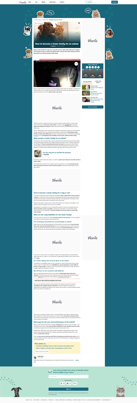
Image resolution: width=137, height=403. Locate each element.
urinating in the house (63, 276)
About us (29, 400)
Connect (114, 2)
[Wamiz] (22, 2)
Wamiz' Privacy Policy (74, 392)
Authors (36, 400)
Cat (70, 383)
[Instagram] (93, 67)
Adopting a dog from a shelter (55, 19)
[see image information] (79, 23)
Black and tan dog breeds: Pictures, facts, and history (97, 100)
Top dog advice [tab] (87, 82)
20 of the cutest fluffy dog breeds (97, 88)
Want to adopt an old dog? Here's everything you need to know (54, 348)
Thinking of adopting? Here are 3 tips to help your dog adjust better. (55, 346)
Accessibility (106, 400)
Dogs (40, 19)
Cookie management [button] (94, 400)
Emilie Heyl (53, 46)
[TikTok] (95, 67)
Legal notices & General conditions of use (70, 400)
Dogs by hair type (94, 85)
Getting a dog (45, 19)
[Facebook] (87, 67)
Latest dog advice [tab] (98, 81)
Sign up (68, 389)
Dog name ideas (94, 91)
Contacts (44, 400)
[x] (90, 67)
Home (36, 19)
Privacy (51, 400)
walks (38, 258)
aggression (40, 276)
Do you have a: (68, 380)
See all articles (92, 107)
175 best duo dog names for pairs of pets (96, 94)
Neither (75, 383)
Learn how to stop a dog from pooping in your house (47, 280)
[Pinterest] (98, 67)
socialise (67, 125)
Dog (64, 383)
